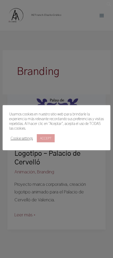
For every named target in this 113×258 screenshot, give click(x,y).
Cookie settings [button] (22, 138)
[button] (109, 5)
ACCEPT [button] (46, 138)
